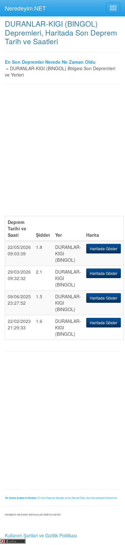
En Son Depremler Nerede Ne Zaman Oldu (50, 62)
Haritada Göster (103, 248)
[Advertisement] (62, 153)
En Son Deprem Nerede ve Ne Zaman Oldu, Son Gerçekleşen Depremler (77, 498)
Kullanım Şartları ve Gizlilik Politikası (41, 535)
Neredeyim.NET (25, 8)
